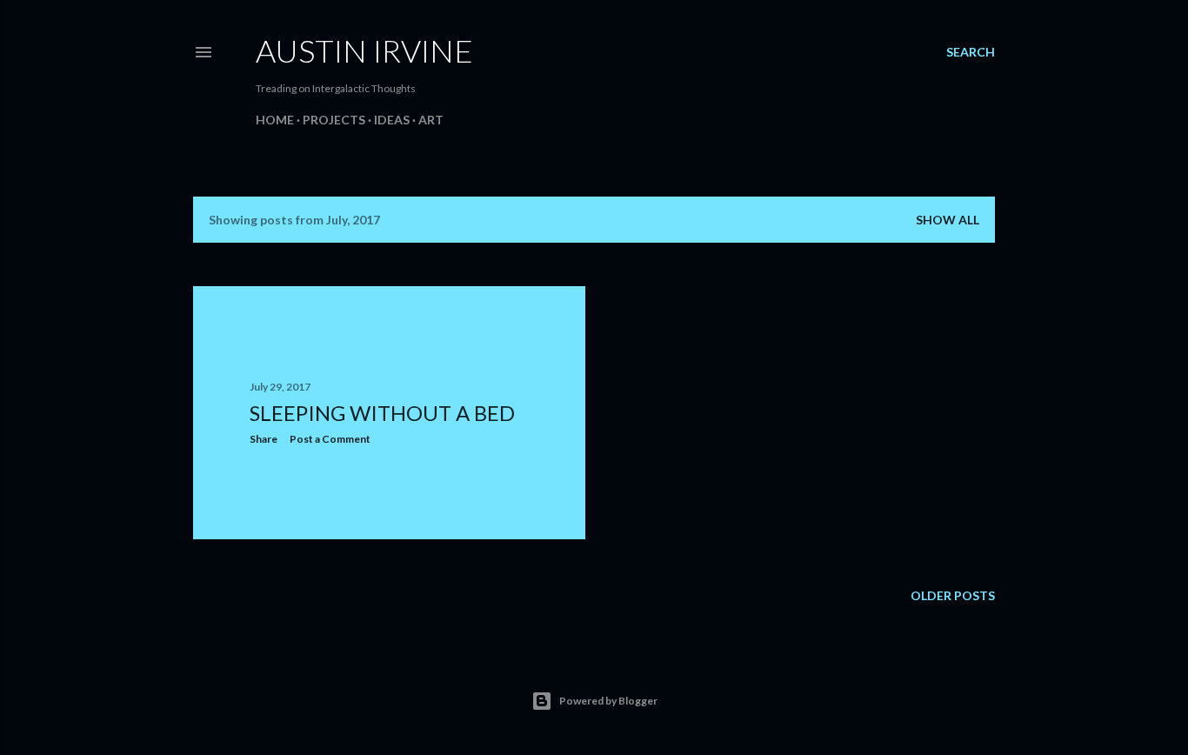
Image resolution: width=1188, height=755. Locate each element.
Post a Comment (330, 438)
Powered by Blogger (608, 700)
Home (275, 119)
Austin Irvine (364, 50)
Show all (947, 219)
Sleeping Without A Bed (382, 412)
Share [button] (263, 438)
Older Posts (953, 595)
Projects (334, 119)
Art (431, 119)
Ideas (392, 119)
